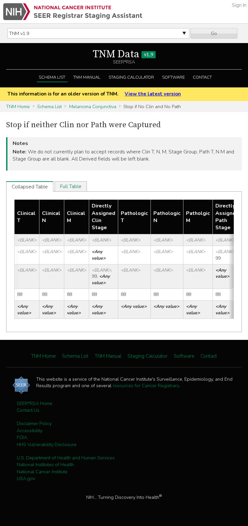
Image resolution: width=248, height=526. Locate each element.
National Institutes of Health (45, 464)
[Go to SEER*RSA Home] (73, 11)
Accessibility (29, 430)
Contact (202, 77)
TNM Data (123, 54)
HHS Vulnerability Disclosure (47, 444)
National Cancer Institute (42, 471)
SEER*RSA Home (34, 403)
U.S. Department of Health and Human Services (66, 457)
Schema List (52, 77)
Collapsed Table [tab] (30, 186)
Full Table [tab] (70, 186)
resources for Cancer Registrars (146, 385)
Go (214, 33)
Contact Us (28, 410)
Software (173, 77)
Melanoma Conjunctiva (92, 106)
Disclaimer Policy (34, 423)
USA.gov (26, 478)
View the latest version (153, 94)
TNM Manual (86, 77)
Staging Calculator (131, 77)
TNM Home (18, 106)
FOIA (22, 437)
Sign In (239, 5)
